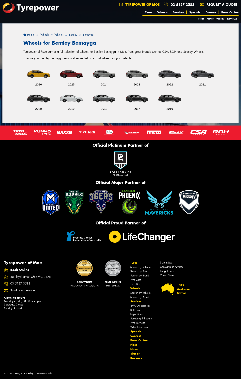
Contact (211, 12)
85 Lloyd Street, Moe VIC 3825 (30, 277)
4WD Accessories (140, 305)
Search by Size (138, 271)
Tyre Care (135, 280)
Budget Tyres (167, 271)
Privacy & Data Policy (23, 373)
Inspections (136, 314)
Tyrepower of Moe (142, 4)
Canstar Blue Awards (171, 267)
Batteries (135, 310)
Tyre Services (137, 323)
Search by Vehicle (140, 267)
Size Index (166, 262)
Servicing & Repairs (141, 318)
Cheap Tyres (167, 275)
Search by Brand (139, 275)
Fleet (201, 18)
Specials (194, 12)
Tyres (148, 12)
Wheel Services (139, 327)
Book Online (230, 12)
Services (178, 12)
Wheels (162, 12)
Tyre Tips (135, 284)
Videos (220, 18)
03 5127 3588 (182, 4)
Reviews (232, 18)
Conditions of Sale (43, 373)
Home (30, 34)
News (210, 18)
